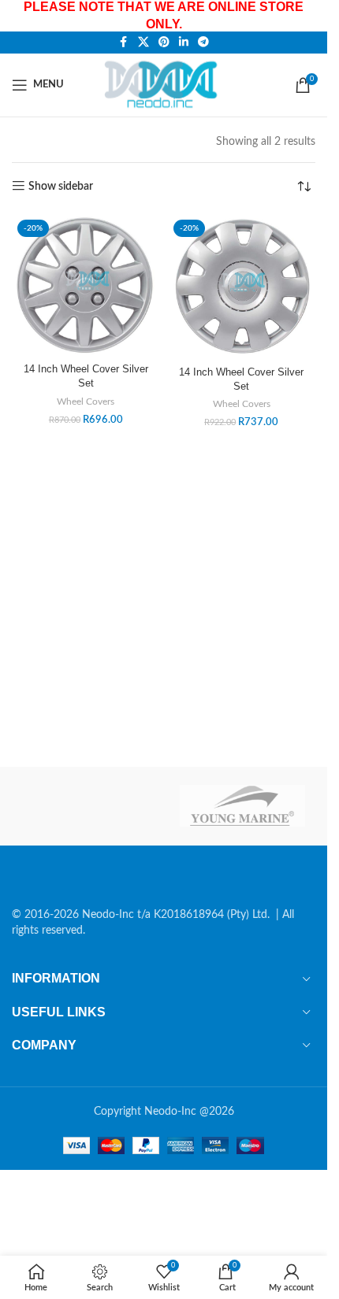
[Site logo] (163, 84)
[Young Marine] (243, 806)
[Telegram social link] (203, 42)
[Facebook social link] (123, 42)
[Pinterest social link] (164, 42)
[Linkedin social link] (183, 42)
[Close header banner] (307, 15)
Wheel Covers (85, 401)
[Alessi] (85, 806)
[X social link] (143, 42)
